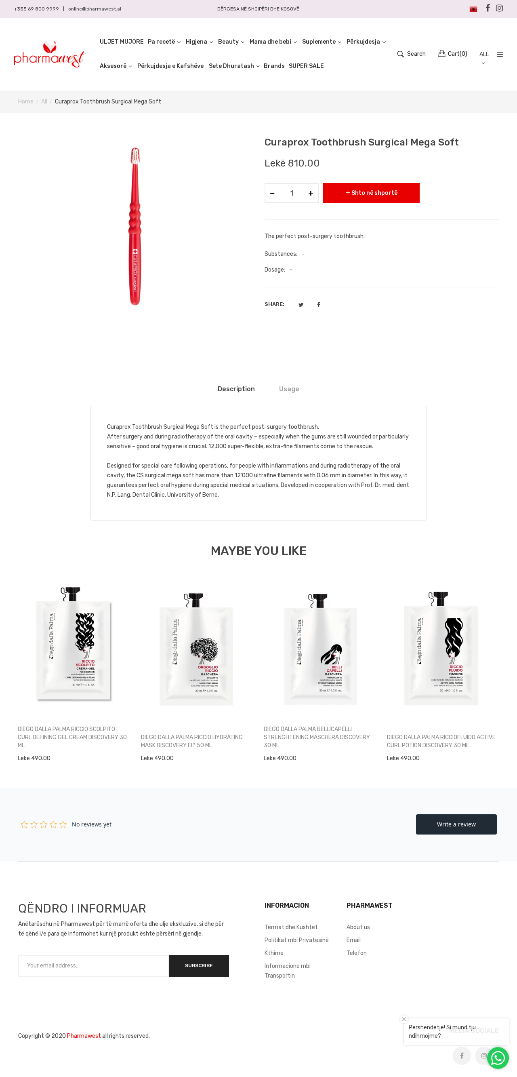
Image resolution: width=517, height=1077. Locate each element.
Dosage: (275, 269)
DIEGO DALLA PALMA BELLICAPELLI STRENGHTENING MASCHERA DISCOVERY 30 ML (317, 737)
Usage (289, 389)
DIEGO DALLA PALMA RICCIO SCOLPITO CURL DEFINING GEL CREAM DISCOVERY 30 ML (72, 737)
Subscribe (199, 965)
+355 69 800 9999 (36, 9)
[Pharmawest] (50, 54)
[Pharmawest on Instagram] (484, 1056)
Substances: (281, 254)
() (457, 54)
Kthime (274, 953)
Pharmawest (84, 1036)
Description (236, 389)
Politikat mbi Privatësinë (297, 940)
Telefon (357, 953)
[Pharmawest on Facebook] (462, 1056)
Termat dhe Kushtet (291, 927)
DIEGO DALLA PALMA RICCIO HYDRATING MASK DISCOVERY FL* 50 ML (192, 741)
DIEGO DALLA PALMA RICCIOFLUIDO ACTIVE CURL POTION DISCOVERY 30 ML (441, 741)
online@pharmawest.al (94, 9)
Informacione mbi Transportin (288, 971)
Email (354, 940)
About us (358, 927)
